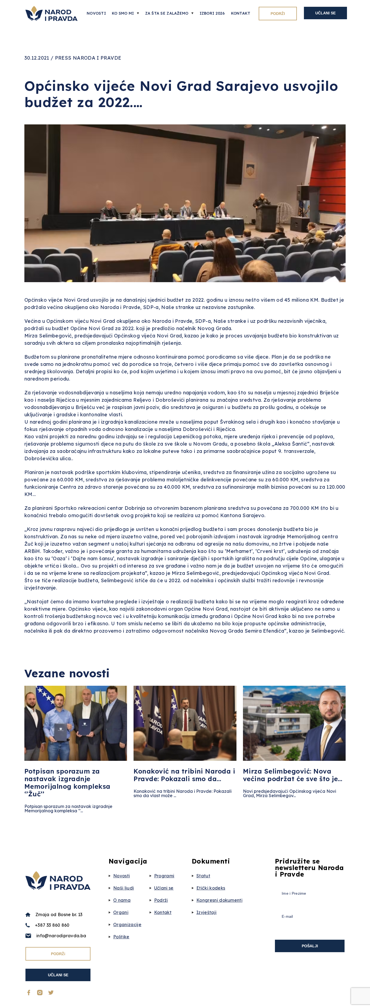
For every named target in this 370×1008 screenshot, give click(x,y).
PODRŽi (58, 954)
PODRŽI (278, 13)
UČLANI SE (325, 13)
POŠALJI (310, 946)
